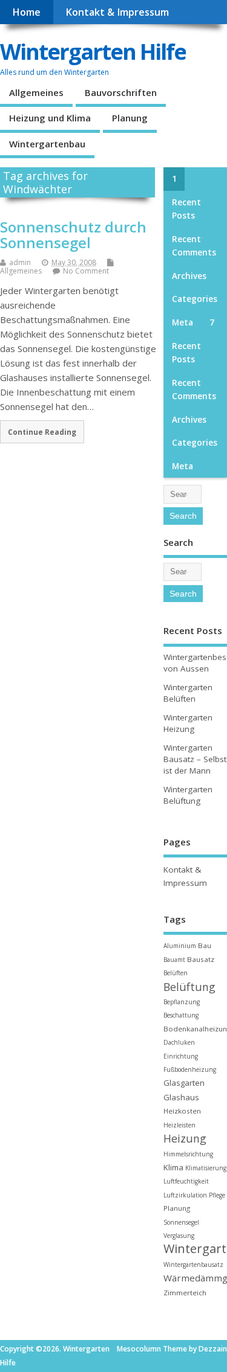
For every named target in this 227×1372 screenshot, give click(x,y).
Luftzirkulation (185, 1195)
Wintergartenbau (47, 144)
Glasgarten (184, 1082)
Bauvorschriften (121, 92)
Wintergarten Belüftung (187, 795)
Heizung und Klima (50, 118)
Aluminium (179, 945)
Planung (130, 118)
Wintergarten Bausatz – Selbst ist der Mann (194, 759)
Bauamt (174, 959)
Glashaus (181, 1097)
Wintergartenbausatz (193, 1264)
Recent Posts (186, 209)
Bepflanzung (181, 1002)
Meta (182, 322)
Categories (194, 298)
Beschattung (181, 1015)
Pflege (217, 1195)
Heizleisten (179, 1125)
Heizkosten (182, 1110)
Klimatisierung (205, 1168)
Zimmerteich (184, 1292)
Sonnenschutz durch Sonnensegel (73, 234)
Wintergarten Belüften (187, 693)
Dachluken (179, 1042)
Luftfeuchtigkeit (186, 1181)
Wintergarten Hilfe (93, 51)
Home (26, 12)
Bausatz (200, 959)
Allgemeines (36, 92)
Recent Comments (194, 246)
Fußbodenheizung (189, 1069)
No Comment (86, 271)
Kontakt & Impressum (117, 12)
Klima (173, 1167)
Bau (204, 945)
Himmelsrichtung (188, 1154)
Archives (189, 276)
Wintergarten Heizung (187, 723)
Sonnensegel (181, 1222)
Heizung (184, 1138)
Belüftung (189, 986)
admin (20, 262)
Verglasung (178, 1235)
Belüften (175, 973)
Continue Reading (42, 432)
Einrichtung (180, 1056)
